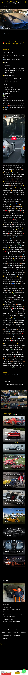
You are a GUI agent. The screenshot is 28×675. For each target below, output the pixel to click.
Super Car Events (19, 510)
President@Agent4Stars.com (9, 606)
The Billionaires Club (6, 635)
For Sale (21, 542)
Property (4, 632)
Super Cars (15, 632)
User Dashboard (17, 635)
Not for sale (20, 492)
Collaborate (12, 616)
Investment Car (6, 39)
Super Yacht (23, 632)
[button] (4, 33)
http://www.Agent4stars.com (9, 613)
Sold (11, 39)
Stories (9, 632)
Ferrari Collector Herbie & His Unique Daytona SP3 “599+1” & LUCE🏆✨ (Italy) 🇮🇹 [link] (13, 479)
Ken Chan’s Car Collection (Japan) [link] (14, 500)
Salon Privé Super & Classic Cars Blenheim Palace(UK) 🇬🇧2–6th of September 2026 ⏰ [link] (13, 516)
